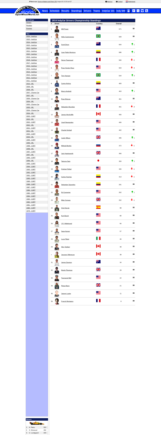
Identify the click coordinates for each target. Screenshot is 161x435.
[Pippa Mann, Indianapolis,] (57, 285)
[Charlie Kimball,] (57, 130)
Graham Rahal (66, 169)
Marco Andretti (66, 91)
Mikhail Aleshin (66, 146)
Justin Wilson (65, 138)
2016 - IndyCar (31, 66)
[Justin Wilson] (57, 138)
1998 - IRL (30, 149)
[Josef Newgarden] (57, 122)
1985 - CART (30, 193)
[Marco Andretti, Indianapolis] (57, 91)
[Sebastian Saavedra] (57, 184)
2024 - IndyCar (31, 42)
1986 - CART (30, 190)
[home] (27, 15)
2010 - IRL (30, 84)
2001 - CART (30, 128)
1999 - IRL (30, 143)
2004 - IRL (30, 113)
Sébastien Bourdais (68, 107)
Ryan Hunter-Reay (67, 68)
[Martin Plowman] (57, 270)
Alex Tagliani (65, 247)
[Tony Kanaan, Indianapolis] (57, 75)
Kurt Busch (65, 216)
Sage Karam (65, 231)
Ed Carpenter (66, 192)
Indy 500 (120, 11)
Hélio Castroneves (67, 37)
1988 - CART (30, 184)
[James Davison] (57, 262)
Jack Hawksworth (67, 153)
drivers (28, 22)
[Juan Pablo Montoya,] (57, 52)
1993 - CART (30, 169)
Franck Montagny (67, 301)
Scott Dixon (65, 44)
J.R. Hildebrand (66, 223)
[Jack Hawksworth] (57, 153)
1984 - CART (30, 196)
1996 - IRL (30, 161)
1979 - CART (30, 211)
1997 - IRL (30, 155)
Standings (76, 11)
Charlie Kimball (66, 130)
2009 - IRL (30, 87)
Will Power (64, 29)
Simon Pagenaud (67, 60)
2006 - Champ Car (32, 98)
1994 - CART (30, 166)
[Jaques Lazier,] (57, 293)
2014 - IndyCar (31, 72)
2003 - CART (30, 116)
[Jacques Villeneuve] (57, 254)
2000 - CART (30, 134)
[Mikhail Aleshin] (57, 145)
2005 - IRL (30, 107)
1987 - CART (30, 187)
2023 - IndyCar (31, 45)
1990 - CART (30, 178)
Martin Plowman (66, 270)
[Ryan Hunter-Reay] (57, 68)
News (45, 11)
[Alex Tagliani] (57, 247)
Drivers (87, 11)
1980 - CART (30, 208)
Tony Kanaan (65, 76)
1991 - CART (30, 175)
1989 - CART (30, 181)
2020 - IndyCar (31, 54)
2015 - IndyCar (31, 69)
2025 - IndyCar (31, 39)
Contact (120, 1)
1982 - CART (30, 202)
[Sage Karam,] (57, 231)
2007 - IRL (30, 95)
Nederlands (131, 1)
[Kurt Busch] (57, 215)
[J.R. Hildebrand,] (57, 223)
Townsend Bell (66, 278)
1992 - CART (30, 172)
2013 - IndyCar (31, 75)
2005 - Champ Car (32, 104)
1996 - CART (30, 158)
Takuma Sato (65, 161)
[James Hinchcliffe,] (57, 114)
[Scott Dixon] (57, 44)
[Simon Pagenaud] (57, 60)
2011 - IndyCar (31, 81)
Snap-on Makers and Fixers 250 (47, 1)
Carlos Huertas (66, 177)
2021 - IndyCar (31, 51)
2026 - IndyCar (31, 36)
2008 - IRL (30, 90)
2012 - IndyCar (31, 78)
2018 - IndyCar (31, 60)
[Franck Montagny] (57, 301)
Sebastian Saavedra (68, 185)
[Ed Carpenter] (57, 192)
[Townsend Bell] (57, 278)
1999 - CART (30, 140)
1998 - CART (30, 146)
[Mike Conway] (57, 200)
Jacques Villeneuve (68, 255)
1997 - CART (30, 152)
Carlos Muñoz (66, 83)
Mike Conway (66, 200)
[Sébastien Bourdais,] (57, 107)
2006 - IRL (30, 101)
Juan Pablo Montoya (68, 52)
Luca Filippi (65, 239)
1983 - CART (30, 199)
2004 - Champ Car (32, 110)
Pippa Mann (65, 286)
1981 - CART (30, 205)
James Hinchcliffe (67, 114)
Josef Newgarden (67, 122)
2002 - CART (30, 122)
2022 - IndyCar (31, 48)
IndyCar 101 (108, 11)
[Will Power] (57, 29)
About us (109, 1)
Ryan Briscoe (65, 99)
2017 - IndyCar (31, 63)
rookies (29, 25)
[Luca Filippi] (57, 239)
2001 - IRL (30, 131)
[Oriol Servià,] (57, 208)
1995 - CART (30, 163)
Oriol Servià (65, 208)
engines (29, 28)
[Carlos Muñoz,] (57, 83)
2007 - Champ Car (32, 92)
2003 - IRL (30, 119)
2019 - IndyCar (31, 57)
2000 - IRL (30, 137)
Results (65, 11)
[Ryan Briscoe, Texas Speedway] (57, 99)
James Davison (66, 262)
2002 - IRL (30, 125)
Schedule (54, 11)
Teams (96, 11)
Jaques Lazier (66, 293)
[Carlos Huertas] (57, 177)
